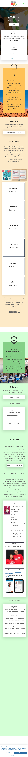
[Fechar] (26, 746)
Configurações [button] (14, 755)
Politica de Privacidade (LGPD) (14, 749)
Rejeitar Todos (8, 752)
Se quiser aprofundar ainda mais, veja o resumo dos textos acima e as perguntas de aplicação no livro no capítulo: (14, 302)
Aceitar (20, 752)
